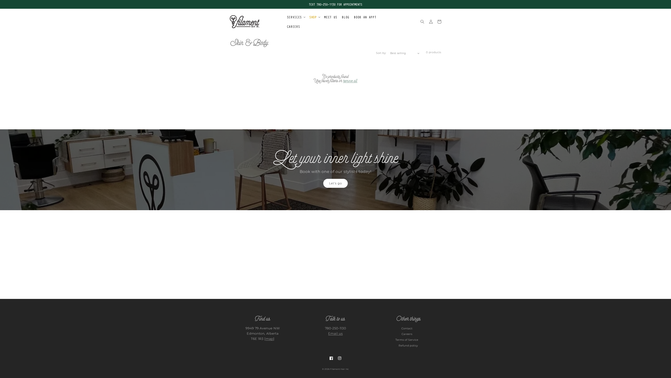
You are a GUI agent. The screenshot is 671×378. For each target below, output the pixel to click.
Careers (407, 334)
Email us (335, 333)
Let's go (335, 183)
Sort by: (381, 53)
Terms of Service (406, 339)
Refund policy (408, 345)
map (269, 339)
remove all (350, 81)
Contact (407, 328)
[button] (296, 17)
